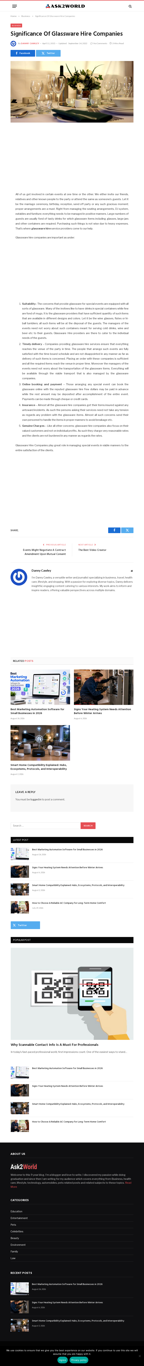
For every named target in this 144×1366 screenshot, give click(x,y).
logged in (36, 799)
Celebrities (17, 1231)
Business (16, 25)
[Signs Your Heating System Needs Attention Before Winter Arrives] (103, 687)
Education (16, 1211)
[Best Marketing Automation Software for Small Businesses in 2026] (40, 687)
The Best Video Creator (92, 550)
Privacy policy (79, 1360)
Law (13, 1258)
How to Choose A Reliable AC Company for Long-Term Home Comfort (69, 903)
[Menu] (14, 6)
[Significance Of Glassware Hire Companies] (72, 92)
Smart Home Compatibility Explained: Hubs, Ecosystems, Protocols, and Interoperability (39, 767)
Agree (62, 1360)
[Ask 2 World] (72, 6)
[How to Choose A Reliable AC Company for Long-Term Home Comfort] (20, 907)
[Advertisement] (72, 158)
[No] (139, 1356)
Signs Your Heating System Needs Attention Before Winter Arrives (102, 711)
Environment (18, 1244)
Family (14, 1251)
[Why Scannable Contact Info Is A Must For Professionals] (72, 994)
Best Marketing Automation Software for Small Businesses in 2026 (37, 711)
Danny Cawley (30, 43)
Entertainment (19, 1218)
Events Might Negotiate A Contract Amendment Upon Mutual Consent (44, 552)
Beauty (15, 1238)
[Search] (130, 6)
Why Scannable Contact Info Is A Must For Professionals (54, 1045)
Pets (13, 1224)
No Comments (100, 43)
